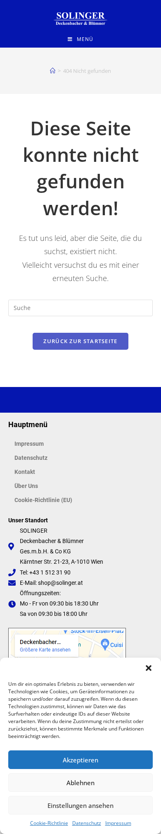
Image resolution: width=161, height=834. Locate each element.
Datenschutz (86, 823)
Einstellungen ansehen (80, 805)
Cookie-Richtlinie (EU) (43, 500)
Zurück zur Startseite (80, 341)
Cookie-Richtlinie (49, 823)
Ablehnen (80, 783)
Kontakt (24, 472)
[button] (148, 668)
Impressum (118, 823)
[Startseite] (52, 71)
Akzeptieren (80, 760)
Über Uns (26, 486)
